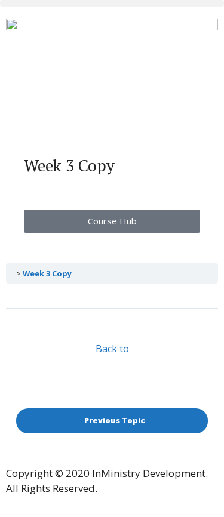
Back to (112, 348)
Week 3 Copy (47, 273)
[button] (112, 3)
